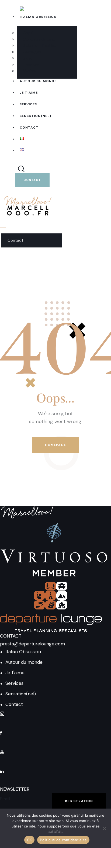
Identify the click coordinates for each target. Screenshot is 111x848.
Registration (79, 801)
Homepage (55, 445)
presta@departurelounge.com (32, 644)
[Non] (104, 828)
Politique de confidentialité (63, 840)
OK (29, 840)
